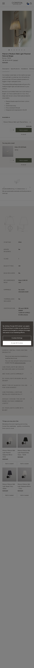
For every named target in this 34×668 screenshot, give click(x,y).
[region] (17, 334)
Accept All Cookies (17, 343)
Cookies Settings (17, 338)
